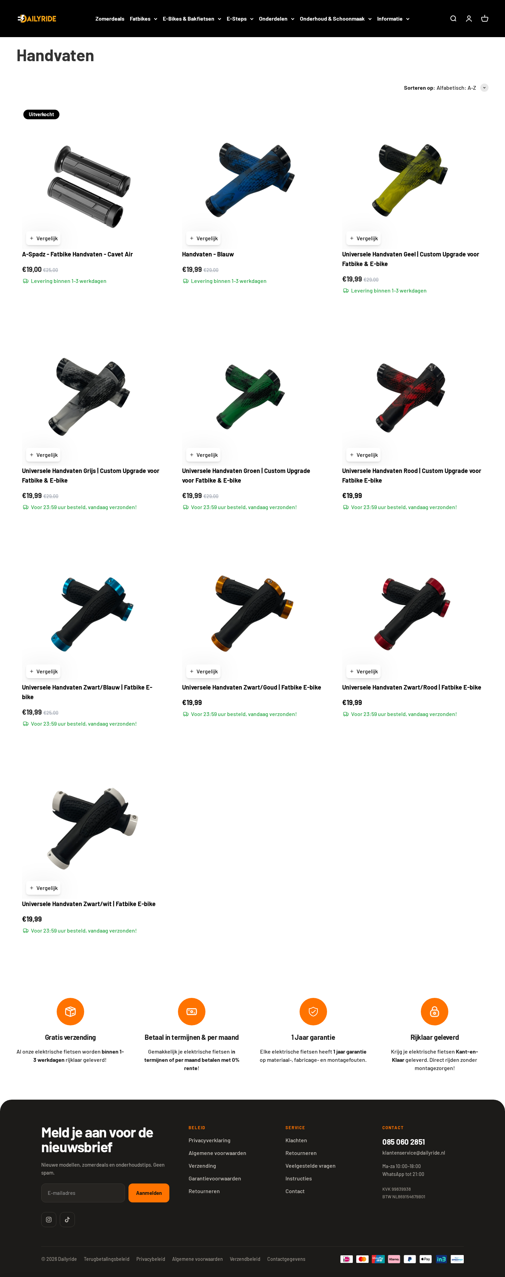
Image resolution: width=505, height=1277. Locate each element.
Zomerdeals (110, 18)
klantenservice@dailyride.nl (413, 1152)
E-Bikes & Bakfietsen (188, 18)
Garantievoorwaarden (215, 1178)
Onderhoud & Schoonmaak (332, 18)
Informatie (390, 18)
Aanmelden (149, 1193)
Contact (295, 1191)
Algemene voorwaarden (217, 1152)
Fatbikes (140, 18)
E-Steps (237, 18)
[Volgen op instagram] (48, 1219)
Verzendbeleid (245, 1259)
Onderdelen (273, 18)
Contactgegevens (286, 1259)
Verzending (202, 1165)
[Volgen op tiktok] (67, 1219)
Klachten (296, 1140)
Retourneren (204, 1191)
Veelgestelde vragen (310, 1165)
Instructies (298, 1178)
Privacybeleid (150, 1259)
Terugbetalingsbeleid (107, 1259)
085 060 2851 (403, 1141)
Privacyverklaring (210, 1140)
